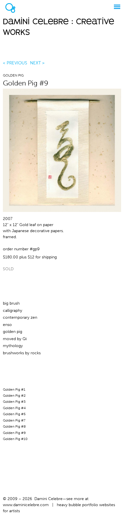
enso (7, 324)
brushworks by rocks (22, 353)
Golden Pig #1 (14, 389)
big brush (11, 303)
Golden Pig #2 (14, 396)
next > (37, 63)
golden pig (13, 75)
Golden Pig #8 (14, 426)
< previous (15, 63)
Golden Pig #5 (14, 414)
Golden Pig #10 (15, 439)
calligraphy (12, 310)
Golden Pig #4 (14, 408)
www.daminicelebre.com (26, 504)
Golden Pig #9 (14, 433)
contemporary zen (20, 317)
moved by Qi (15, 338)
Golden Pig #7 (14, 420)
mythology (13, 345)
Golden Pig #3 (14, 402)
